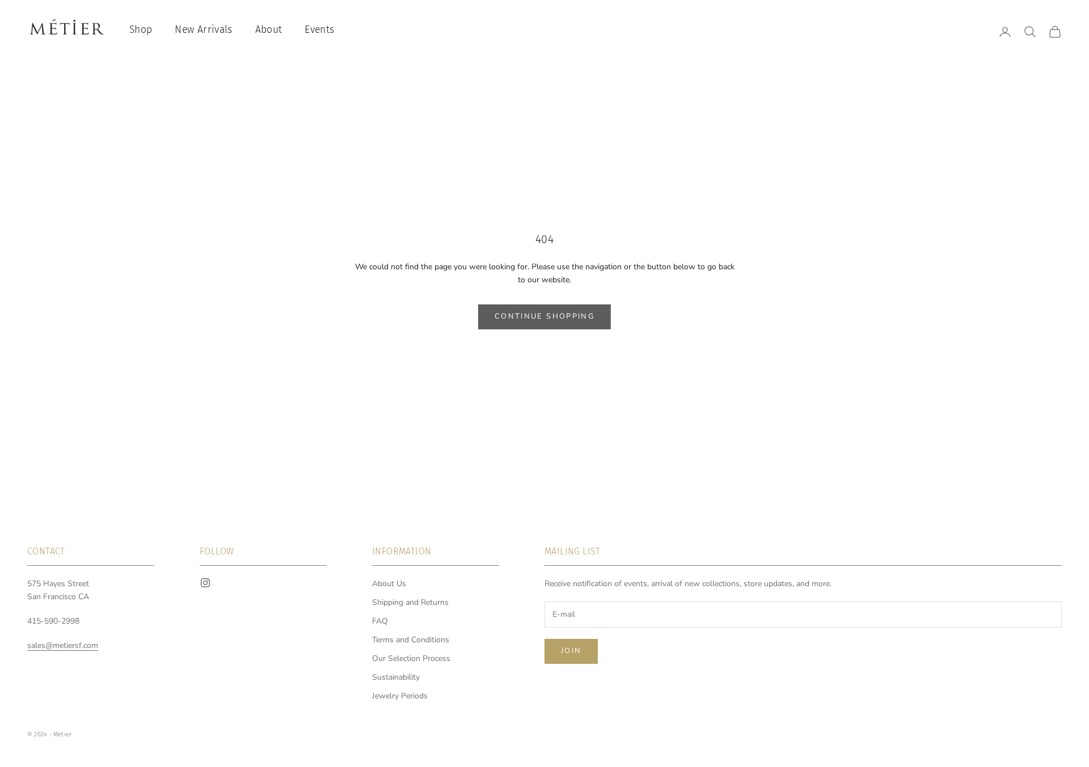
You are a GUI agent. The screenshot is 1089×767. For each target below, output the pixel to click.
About (268, 30)
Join (571, 651)
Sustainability (396, 677)
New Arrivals (203, 30)
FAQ (380, 621)
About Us (389, 583)
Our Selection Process (411, 658)
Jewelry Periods (400, 695)
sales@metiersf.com (62, 645)
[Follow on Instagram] (205, 582)
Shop (140, 30)
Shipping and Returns (410, 602)
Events (319, 30)
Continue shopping (544, 316)
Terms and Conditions (410, 639)
